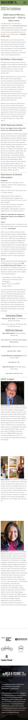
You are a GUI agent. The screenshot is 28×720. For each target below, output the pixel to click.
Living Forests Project (18, 418)
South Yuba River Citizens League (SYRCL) (13, 234)
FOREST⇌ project (13, 433)
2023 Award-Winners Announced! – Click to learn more (14, 17)
